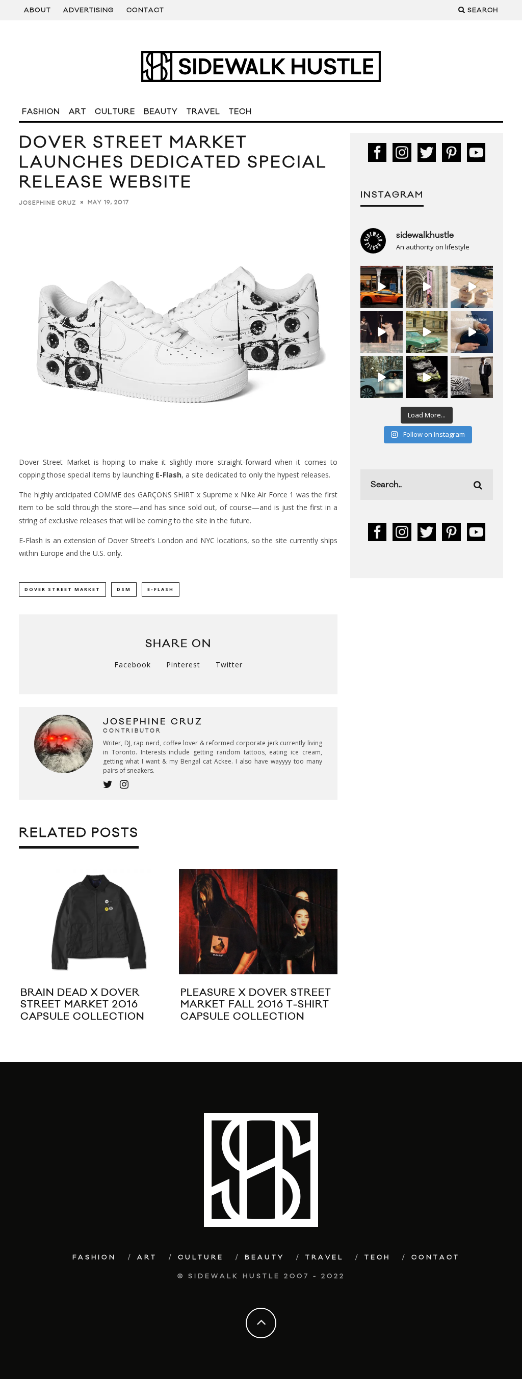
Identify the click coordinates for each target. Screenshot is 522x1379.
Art (77, 112)
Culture (115, 112)
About (37, 10)
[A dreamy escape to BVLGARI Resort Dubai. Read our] (472, 287)
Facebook (132, 664)
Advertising (88, 10)
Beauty (161, 112)
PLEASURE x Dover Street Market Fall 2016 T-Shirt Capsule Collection (255, 1005)
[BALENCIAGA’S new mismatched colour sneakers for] (427, 377)
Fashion (41, 112)
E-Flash (168, 475)
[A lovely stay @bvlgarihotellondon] (381, 287)
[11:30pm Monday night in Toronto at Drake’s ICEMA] (381, 332)
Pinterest (183, 664)
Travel (203, 112)
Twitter (229, 664)
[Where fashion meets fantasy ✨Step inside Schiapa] (427, 287)
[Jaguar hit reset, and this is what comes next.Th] (472, 377)
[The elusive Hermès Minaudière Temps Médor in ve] (472, 332)
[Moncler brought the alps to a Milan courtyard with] (427, 332)
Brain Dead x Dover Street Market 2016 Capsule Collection (82, 1005)
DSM (124, 589)
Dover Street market (62, 589)
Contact (145, 10)
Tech (240, 112)
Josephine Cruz (47, 202)
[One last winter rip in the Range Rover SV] (381, 377)
